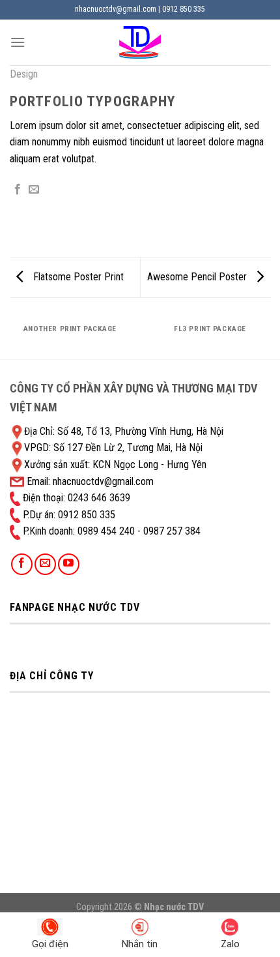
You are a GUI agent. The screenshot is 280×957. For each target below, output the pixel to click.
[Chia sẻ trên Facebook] (17, 190)
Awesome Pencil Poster (198, 277)
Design (24, 74)
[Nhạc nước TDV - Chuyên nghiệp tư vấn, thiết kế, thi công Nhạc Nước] (140, 42)
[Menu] (17, 42)
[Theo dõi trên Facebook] (22, 564)
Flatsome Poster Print (77, 277)
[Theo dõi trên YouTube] (68, 564)
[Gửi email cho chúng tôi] (45, 564)
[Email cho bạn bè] (34, 190)
